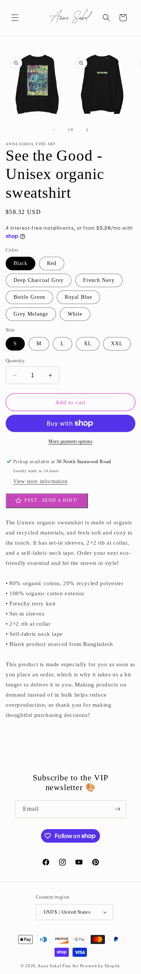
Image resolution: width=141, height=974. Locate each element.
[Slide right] (87, 130)
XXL (117, 343)
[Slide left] (54, 130)
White (75, 314)
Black (20, 263)
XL (88, 343)
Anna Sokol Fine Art (58, 965)
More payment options (70, 441)
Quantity (15, 360)
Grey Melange (31, 314)
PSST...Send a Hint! (51, 500)
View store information (40, 481)
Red (51, 263)
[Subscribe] (117, 809)
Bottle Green (29, 297)
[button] (15, 17)
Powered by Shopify (100, 965)
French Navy (99, 280)
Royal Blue (78, 297)
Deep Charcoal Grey (39, 280)
